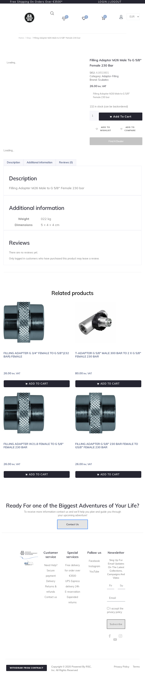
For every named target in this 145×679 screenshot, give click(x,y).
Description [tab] (13, 162)
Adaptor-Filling (110, 76)
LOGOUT (115, 1)
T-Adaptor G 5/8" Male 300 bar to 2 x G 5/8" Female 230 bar (108, 354)
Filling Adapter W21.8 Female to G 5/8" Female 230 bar (33, 445)
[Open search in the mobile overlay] (52, 13)
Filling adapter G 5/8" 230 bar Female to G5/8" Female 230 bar (106, 445)
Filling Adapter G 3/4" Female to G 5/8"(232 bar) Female (36, 354)
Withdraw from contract (26, 668)
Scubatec (103, 79)
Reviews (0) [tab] (66, 162)
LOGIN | (103, 1)
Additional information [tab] (39, 162)
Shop (28, 38)
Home (21, 38)
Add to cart (122, 116)
